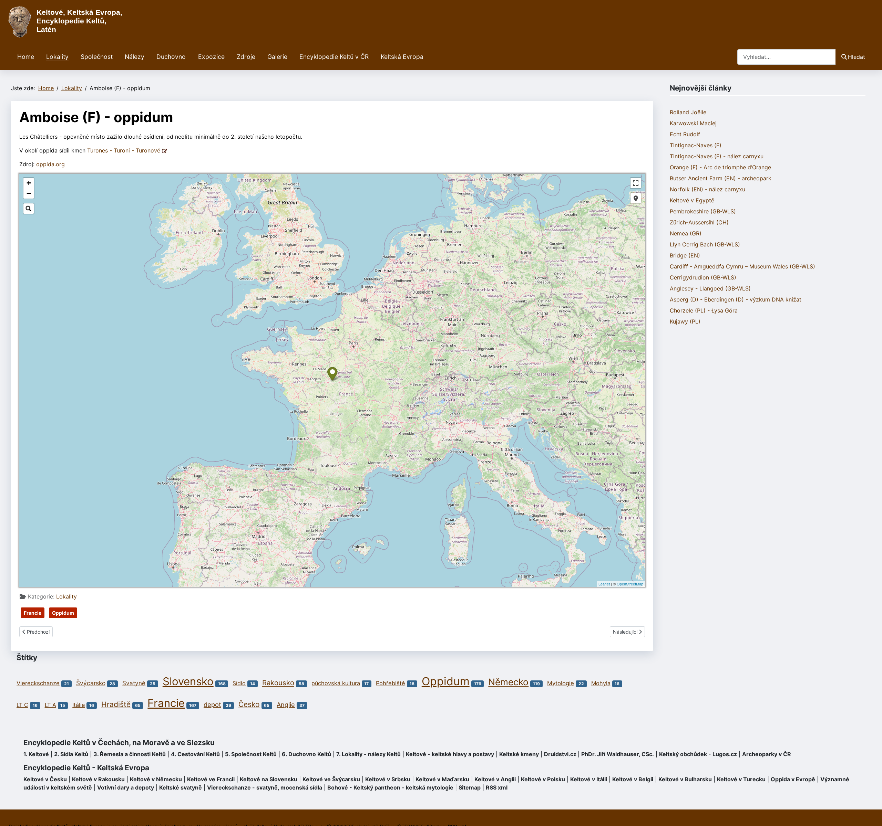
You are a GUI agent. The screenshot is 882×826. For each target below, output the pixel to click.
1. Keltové (36, 754)
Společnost (97, 56)
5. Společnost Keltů (251, 754)
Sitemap (470, 787)
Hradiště (116, 704)
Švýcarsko (90, 683)
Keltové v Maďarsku (442, 779)
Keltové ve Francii (211, 779)
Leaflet (604, 583)
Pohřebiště (390, 683)
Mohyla (601, 683)
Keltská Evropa (402, 56)
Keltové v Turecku (741, 779)
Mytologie (560, 683)
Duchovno (171, 56)
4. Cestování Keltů (195, 754)
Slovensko (188, 681)
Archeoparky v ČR (766, 754)
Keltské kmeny (519, 754)
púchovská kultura (335, 683)
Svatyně (133, 683)
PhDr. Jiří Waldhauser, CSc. (617, 754)
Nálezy (134, 56)
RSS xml (496, 787)
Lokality (57, 56)
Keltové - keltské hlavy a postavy (450, 754)
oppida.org (50, 164)
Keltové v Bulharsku (685, 779)
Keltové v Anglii (495, 779)
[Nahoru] (869, 813)
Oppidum (63, 613)
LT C (22, 704)
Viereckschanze (38, 683)
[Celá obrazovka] (635, 183)
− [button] (29, 193)
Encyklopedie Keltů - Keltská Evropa (86, 767)
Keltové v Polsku (543, 779)
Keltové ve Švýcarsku (331, 779)
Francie (32, 613)
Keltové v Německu (156, 779)
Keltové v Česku (45, 779)
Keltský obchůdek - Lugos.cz (698, 754)
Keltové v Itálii (588, 779)
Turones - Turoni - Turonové (124, 150)
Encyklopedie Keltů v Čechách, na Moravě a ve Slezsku (119, 742)
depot (212, 704)
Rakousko (278, 682)
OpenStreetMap (630, 583)
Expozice (211, 56)
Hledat (856, 56)
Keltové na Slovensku (268, 779)
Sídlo (239, 683)
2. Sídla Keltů (71, 754)
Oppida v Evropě (793, 779)
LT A (50, 704)
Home (25, 56)
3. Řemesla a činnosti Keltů (129, 754)
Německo (508, 681)
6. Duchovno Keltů (306, 754)
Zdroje (246, 56)
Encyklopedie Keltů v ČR (334, 56)
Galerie (277, 56)
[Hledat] (28, 208)
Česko (249, 704)
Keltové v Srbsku (387, 779)
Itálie (78, 704)
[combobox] (786, 57)
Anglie (286, 704)
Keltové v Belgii (632, 779)
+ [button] (29, 183)
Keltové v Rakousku (98, 779)
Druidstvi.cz (560, 754)
